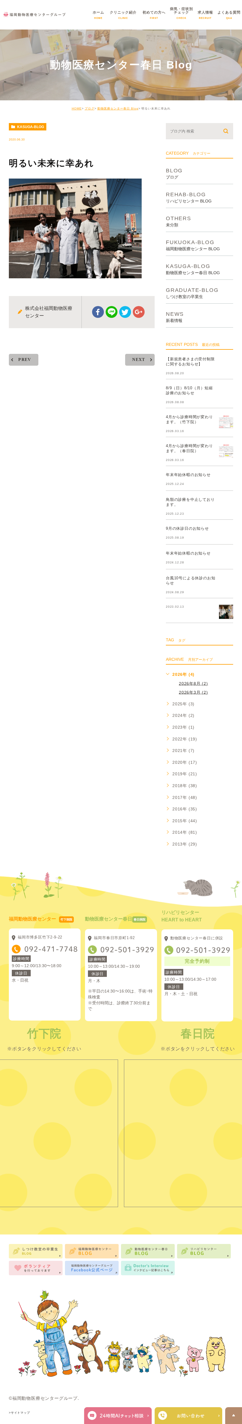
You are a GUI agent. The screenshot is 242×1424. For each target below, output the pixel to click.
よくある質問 (229, 16)
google (139, 312)
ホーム (98, 16)
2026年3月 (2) (193, 692)
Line (111, 312)
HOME (77, 108)
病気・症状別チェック (181, 16)
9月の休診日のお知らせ (187, 529)
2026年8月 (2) (193, 683)
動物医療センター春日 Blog (117, 108)
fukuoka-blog (193, 245)
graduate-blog (192, 293)
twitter (125, 312)
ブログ (89, 108)
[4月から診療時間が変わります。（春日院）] (226, 451)
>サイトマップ (19, 1412)
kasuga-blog (30, 127)
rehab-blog (189, 197)
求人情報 (205, 16)
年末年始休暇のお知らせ (188, 475)
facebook (98, 312)
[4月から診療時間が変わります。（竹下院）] (226, 422)
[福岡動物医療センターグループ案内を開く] (188, 1415)
